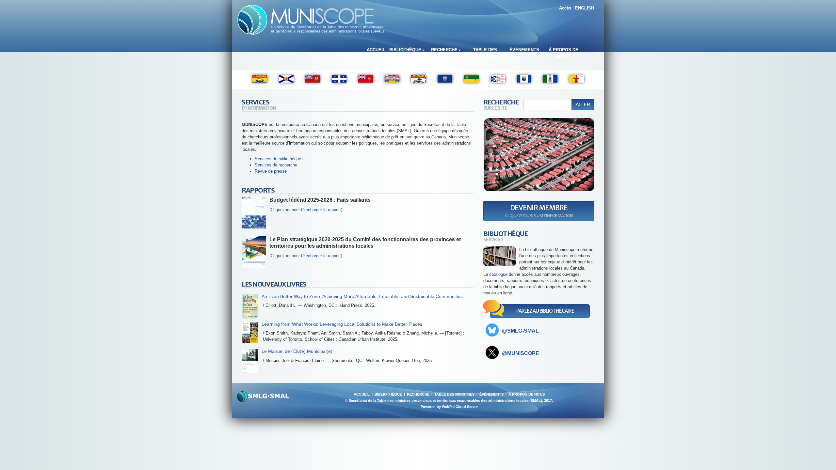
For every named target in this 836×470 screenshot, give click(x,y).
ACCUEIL (362, 394)
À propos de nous (563, 53)
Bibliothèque (405, 49)
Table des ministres (485, 53)
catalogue (498, 274)
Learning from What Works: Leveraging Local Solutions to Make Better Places (342, 324)
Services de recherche (276, 165)
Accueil (376, 49)
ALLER (583, 104)
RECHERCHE (418, 394)
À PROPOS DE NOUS (526, 394)
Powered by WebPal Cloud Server (449, 407)
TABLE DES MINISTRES (454, 394)
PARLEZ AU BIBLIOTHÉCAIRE (545, 311)
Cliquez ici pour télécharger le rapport (306, 209)
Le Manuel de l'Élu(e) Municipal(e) (297, 351)
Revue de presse (271, 171)
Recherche (444, 49)
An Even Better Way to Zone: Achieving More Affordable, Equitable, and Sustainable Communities (362, 296)
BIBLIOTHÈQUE (388, 394)
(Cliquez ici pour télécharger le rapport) (305, 255)
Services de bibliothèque (278, 158)
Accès (565, 8)
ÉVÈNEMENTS (491, 394)
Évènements (524, 49)
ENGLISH (584, 8)
